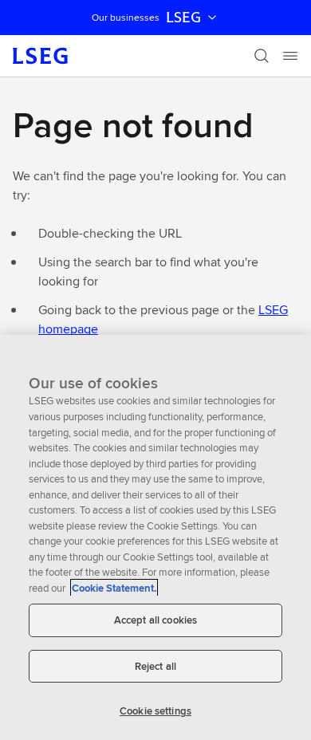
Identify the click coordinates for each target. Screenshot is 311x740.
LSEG (183, 18)
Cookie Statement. (114, 588)
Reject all (155, 666)
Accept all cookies (155, 620)
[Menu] (290, 55)
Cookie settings (155, 710)
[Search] (261, 55)
